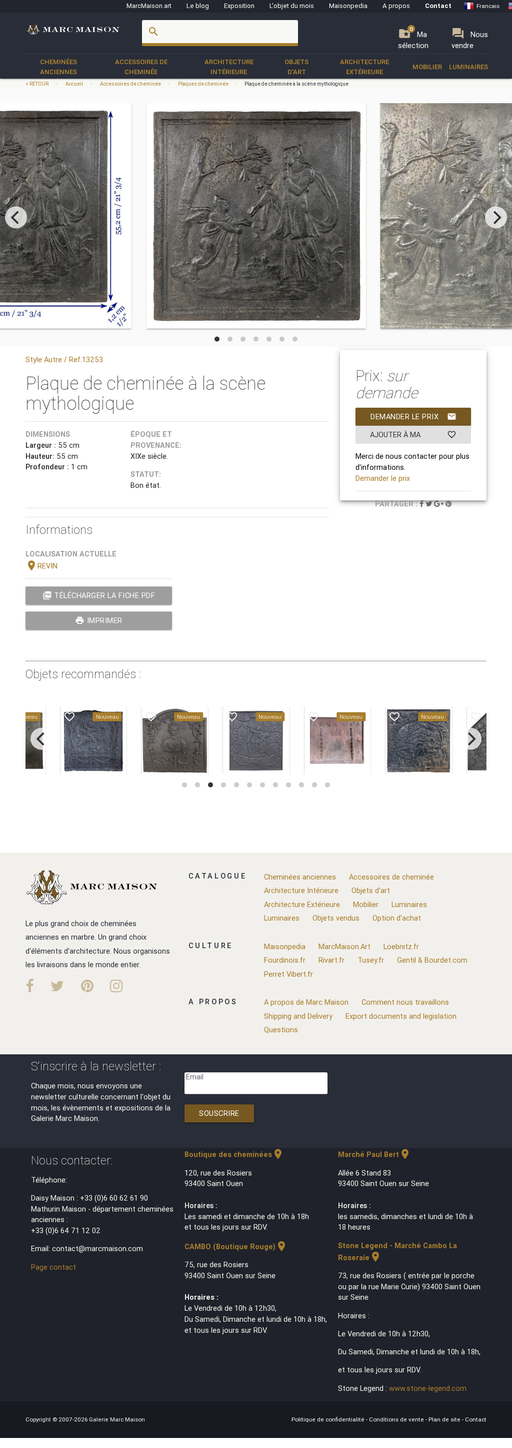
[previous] (16, 217)
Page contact (53, 1267)
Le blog (197, 6)
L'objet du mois (292, 6)
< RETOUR (38, 84)
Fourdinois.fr (285, 960)
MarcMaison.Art (344, 946)
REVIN (42, 565)
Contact (438, 6)
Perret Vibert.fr (288, 974)
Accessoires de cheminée (141, 67)
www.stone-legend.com (427, 1388)
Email (195, 1076)
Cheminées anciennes (58, 67)
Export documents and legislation (401, 1016)
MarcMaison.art (149, 6)
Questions (281, 1029)
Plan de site (445, 1419)
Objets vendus (336, 918)
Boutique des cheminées (234, 1154)
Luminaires (468, 67)
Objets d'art (296, 67)
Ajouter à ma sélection (413, 437)
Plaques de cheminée (203, 84)
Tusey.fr (371, 960)
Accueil (74, 84)
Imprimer (98, 620)
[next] (496, 217)
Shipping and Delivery (298, 1016)
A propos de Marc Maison (306, 1002)
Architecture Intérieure (229, 67)
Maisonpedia (348, 6)
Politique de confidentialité (329, 1419)
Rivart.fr (331, 960)
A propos (396, 6)
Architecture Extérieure (364, 67)
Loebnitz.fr (401, 946)
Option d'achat (396, 918)
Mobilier (427, 67)
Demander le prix (413, 416)
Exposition (239, 6)
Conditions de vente (397, 1419)
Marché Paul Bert (374, 1154)
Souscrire (219, 1113)
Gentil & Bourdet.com (432, 960)
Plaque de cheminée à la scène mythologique (296, 84)
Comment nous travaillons (405, 1002)
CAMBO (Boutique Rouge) (236, 1246)
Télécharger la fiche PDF (99, 595)
